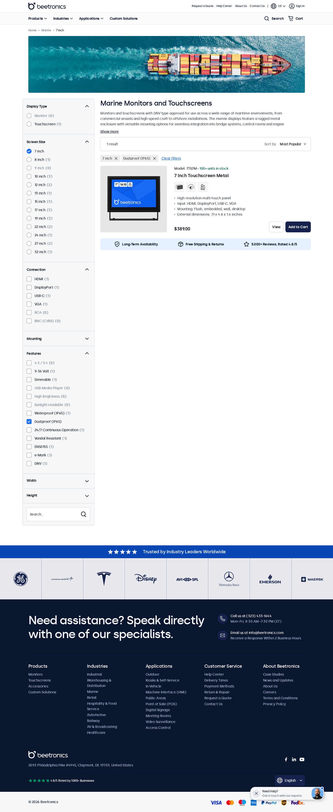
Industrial (94, 674)
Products (35, 18)
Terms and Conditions (280, 698)
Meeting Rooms (158, 716)
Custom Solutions (124, 18)
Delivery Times (216, 680)
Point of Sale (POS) (161, 704)
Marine (92, 691)
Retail (91, 697)
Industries (61, 18)
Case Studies (273, 674)
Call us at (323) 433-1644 (251, 616)
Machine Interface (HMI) (166, 692)
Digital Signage (158, 710)
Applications (89, 18)
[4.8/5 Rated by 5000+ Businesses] (39, 780)
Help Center (224, 6)
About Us (241, 6)
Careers (269, 692)
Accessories (38, 686)
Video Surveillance (160, 721)
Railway (93, 720)
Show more (109, 131)
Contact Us (257, 6)
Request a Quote (202, 6)
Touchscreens (39, 680)
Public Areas (156, 698)
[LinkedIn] (294, 759)
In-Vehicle (153, 686)
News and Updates (278, 680)
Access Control (158, 727)
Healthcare (96, 732)
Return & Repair (217, 692)
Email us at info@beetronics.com (257, 632)
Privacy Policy (274, 704)
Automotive (96, 715)
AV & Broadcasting (102, 726)
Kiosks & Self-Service (162, 680)
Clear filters (171, 158)
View (276, 227)
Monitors (35, 674)
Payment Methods (219, 686)
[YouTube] (302, 759)
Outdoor (152, 674)
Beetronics (47, 6)
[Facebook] (286, 759)
